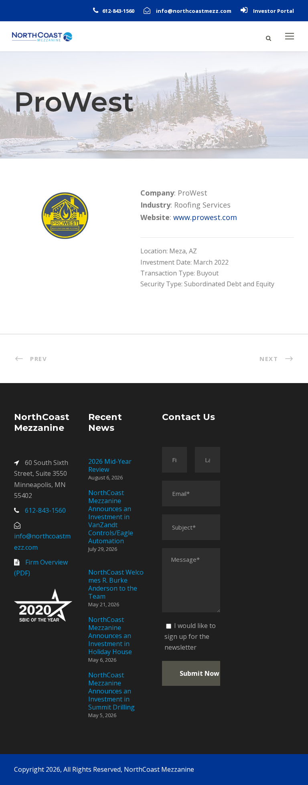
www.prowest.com (205, 217)
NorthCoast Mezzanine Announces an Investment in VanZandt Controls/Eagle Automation (110, 516)
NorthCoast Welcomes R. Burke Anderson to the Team (116, 584)
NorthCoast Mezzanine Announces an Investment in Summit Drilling (111, 691)
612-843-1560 (118, 10)
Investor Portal (273, 10)
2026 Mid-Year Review (110, 465)
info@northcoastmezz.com (193, 10)
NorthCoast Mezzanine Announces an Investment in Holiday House (110, 635)
